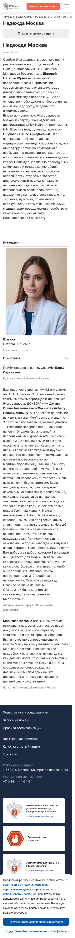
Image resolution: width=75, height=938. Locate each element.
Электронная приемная (20, 739)
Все (66, 358)
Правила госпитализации (22, 728)
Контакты (10, 754)
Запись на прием (16, 720)
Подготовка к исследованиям (25, 712)
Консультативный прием (21, 746)
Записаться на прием (43, 6)
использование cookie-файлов (23, 894)
